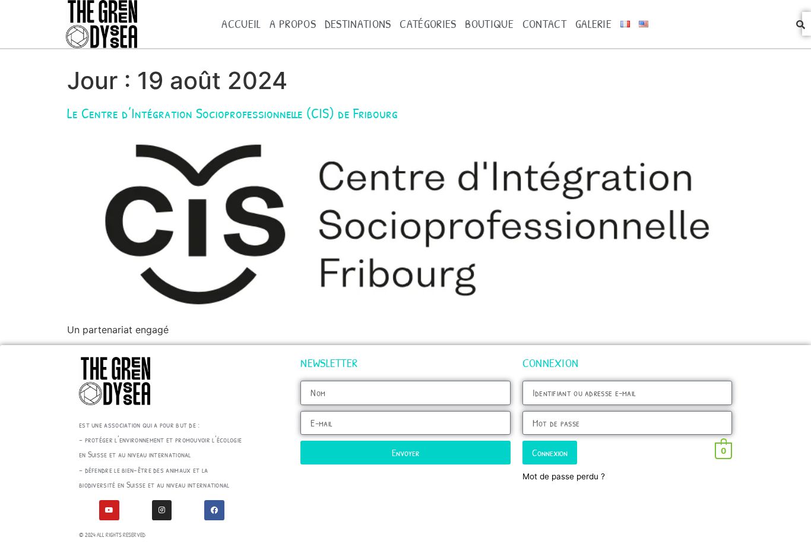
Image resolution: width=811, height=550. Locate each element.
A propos (292, 23)
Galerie (593, 23)
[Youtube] (109, 510)
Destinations (358, 23)
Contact (544, 23)
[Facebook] (214, 510)
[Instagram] (162, 510)
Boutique (489, 23)
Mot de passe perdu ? (563, 476)
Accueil (241, 23)
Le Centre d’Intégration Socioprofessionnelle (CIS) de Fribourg (232, 112)
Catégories (428, 23)
